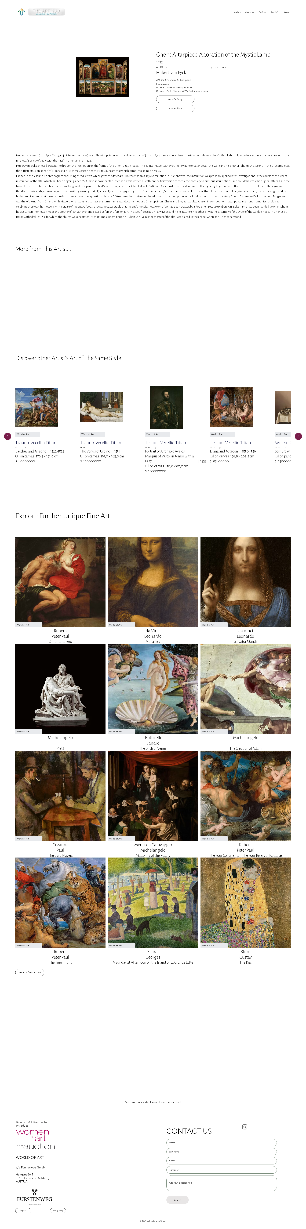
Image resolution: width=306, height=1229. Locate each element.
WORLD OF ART (30, 1157)
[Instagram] (244, 1126)
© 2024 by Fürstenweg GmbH (153, 1221)
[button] (275, 12)
